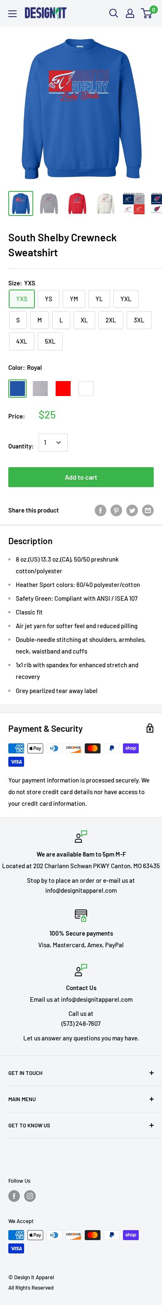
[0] (147, 13)
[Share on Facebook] (100, 510)
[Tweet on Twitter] (132, 510)
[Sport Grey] (40, 388)
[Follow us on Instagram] (30, 1196)
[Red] (63, 388)
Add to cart (81, 477)
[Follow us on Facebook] (14, 1196)
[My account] (130, 13)
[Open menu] (12, 13)
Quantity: (21, 446)
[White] (86, 388)
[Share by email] (148, 510)
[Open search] (113, 13)
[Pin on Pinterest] (116, 510)
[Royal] (17, 388)
